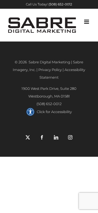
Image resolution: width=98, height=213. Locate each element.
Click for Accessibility (54, 112)
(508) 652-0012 (49, 104)
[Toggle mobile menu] (87, 22)
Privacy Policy (50, 69)
